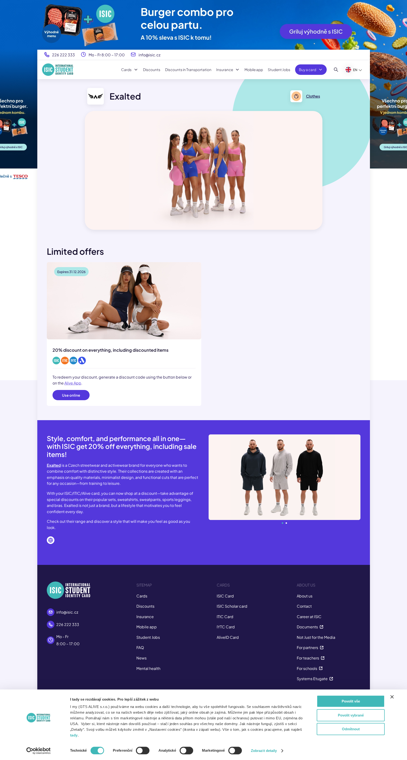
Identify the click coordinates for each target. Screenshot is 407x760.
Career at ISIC (309, 616)
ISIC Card (225, 595)
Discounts (151, 69)
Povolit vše (351, 701)
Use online (71, 395)
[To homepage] (57, 69)
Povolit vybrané (351, 715)
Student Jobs (279, 69)
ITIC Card (225, 616)
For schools (307, 668)
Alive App (72, 382)
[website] (50, 540)
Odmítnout (351, 729)
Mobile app (253, 69)
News (141, 657)
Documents (307, 626)
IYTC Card (226, 626)
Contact (304, 606)
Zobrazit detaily (264, 751)
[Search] (336, 69)
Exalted (54, 465)
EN (355, 69)
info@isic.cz (149, 54)
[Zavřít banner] (392, 696)
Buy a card (307, 69)
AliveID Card (228, 637)
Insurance (224, 69)
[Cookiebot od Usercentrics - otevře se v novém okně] (38, 750)
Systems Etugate (312, 678)
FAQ (140, 647)
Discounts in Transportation (188, 69)
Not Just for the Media (316, 637)
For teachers (308, 657)
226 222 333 (63, 54)
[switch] (142, 750)
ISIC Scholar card (232, 606)
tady (74, 735)
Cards (126, 69)
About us (304, 595)
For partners (307, 647)
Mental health (148, 668)
